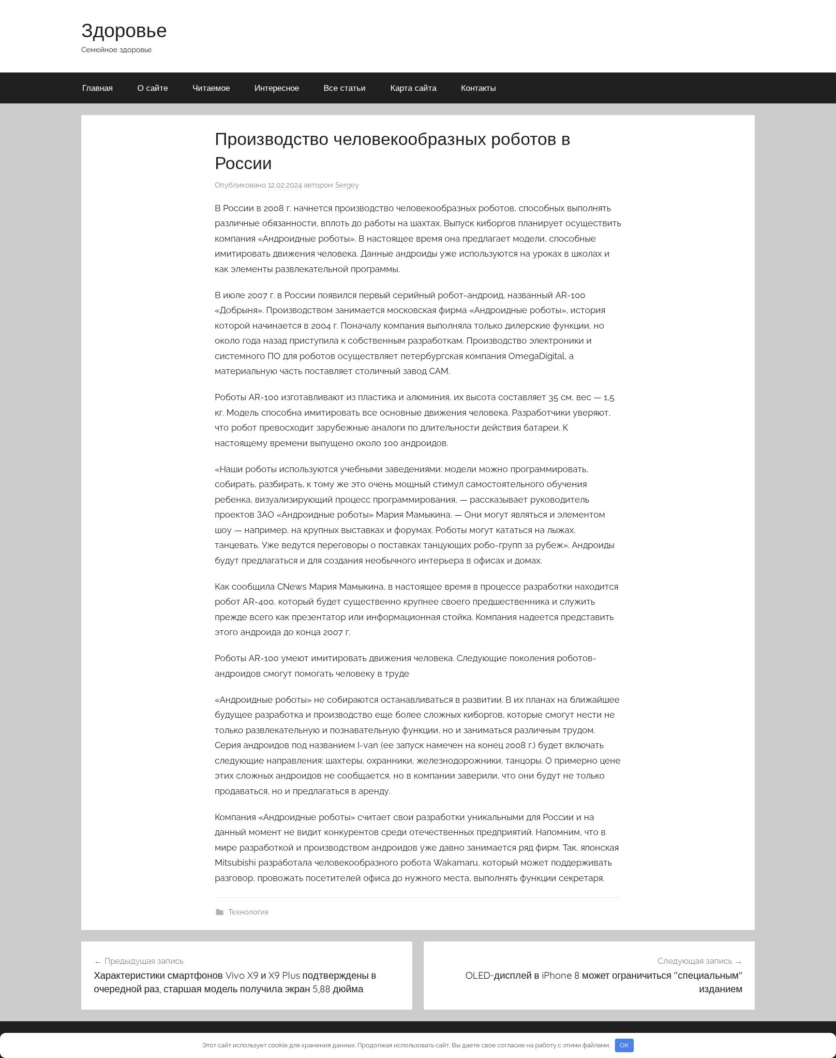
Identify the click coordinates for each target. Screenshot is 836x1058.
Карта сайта (413, 88)
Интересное (276, 88)
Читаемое (211, 88)
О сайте (152, 88)
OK (624, 1045)
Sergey (347, 185)
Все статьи (345, 88)
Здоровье (124, 30)
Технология (248, 912)
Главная (97, 88)
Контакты (478, 88)
